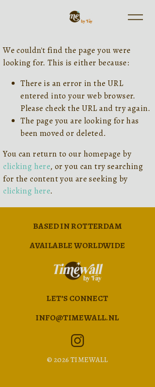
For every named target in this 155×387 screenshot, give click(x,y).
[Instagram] (77, 340)
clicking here (26, 166)
